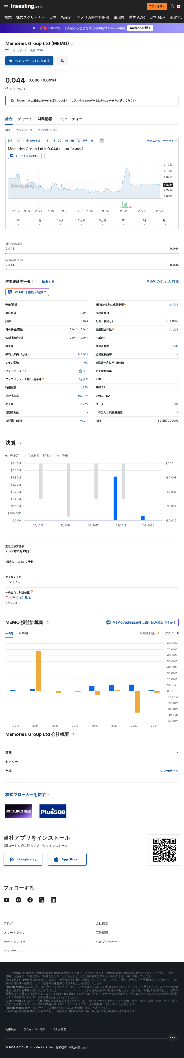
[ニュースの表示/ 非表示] (101, 140)
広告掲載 (102, 932)
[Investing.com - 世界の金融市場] (26, 6)
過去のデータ (24, 129)
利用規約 (10, 1029)
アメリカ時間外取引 (93, 17)
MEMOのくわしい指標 (163, 281)
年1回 (9, 633)
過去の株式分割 (47, 129)
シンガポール (169, 771)
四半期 (23, 633)
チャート (25, 118)
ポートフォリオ (15, 942)
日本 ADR (157, 17)
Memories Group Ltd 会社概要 (37, 734)
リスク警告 (59, 1029)
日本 (53, 17)
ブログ (8, 923)
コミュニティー (70, 118)
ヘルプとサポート (108, 942)
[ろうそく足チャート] (9, 140)
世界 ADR (137, 17)
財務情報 (45, 118)
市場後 (119, 17)
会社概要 (102, 923)
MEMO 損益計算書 (24, 622)
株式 (8, 17)
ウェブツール (13, 951)
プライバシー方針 (34, 1029)
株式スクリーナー (30, 17)
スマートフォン (15, 932)
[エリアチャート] (18, 140)
